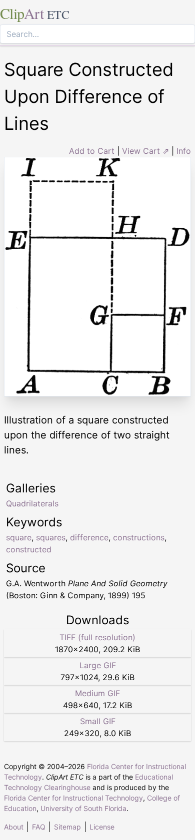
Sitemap (67, 827)
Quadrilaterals (32, 503)
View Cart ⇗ (145, 151)
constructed (29, 549)
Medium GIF (97, 693)
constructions (138, 537)
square (19, 537)
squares (51, 537)
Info (183, 151)
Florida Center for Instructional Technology (73, 798)
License (102, 827)
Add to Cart (91, 151)
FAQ (39, 827)
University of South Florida (83, 808)
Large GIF (98, 665)
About (14, 827)
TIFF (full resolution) (98, 637)
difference (89, 537)
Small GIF (98, 721)
